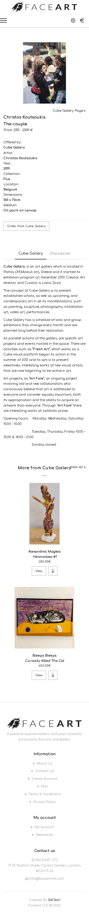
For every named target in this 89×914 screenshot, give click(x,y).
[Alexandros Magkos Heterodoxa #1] (81, 540)
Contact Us (44, 771)
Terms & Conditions (44, 794)
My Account (44, 827)
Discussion (60, 253)
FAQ (44, 786)
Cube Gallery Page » (69, 110)
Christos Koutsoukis (20, 158)
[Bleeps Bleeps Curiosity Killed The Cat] (81, 644)
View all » (78, 467)
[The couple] (44, 73)
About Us (44, 763)
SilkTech (54, 900)
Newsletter (44, 835)
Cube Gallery (14, 147)
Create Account (44, 778)
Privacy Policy (44, 802)
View (38, 571)
